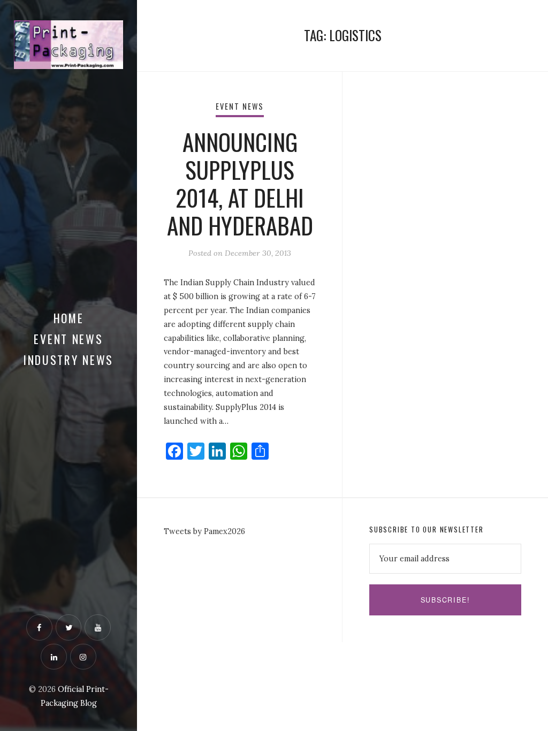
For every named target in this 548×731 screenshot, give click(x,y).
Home (69, 317)
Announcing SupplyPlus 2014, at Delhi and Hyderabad (240, 183)
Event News (68, 338)
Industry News (68, 359)
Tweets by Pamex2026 (204, 531)
